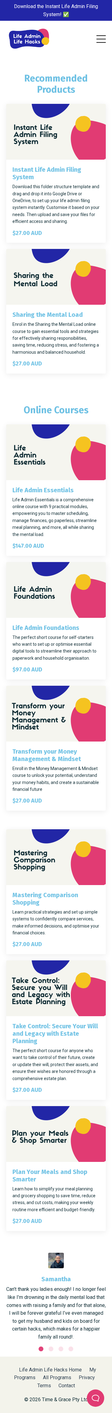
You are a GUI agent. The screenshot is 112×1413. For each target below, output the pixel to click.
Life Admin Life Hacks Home (50, 1370)
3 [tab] (61, 1349)
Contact (66, 1386)
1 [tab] (41, 1349)
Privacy (87, 1377)
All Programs (57, 1377)
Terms (44, 1386)
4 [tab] (71, 1349)
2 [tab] (51, 1349)
